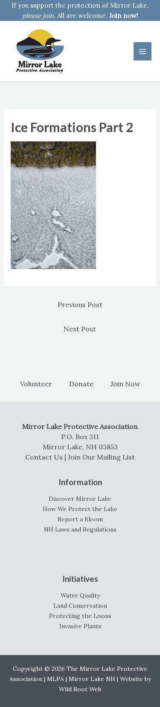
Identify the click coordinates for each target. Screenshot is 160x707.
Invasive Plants (80, 626)
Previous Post (80, 304)
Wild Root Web (80, 689)
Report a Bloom (80, 519)
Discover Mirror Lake (80, 499)
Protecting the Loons (80, 616)
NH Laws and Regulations (80, 529)
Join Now (125, 383)
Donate (81, 383)
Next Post (80, 329)
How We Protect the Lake (80, 509)
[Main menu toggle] (142, 51)
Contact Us (44, 457)
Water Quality (80, 595)
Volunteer (36, 383)
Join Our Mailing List (101, 457)
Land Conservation (80, 605)
